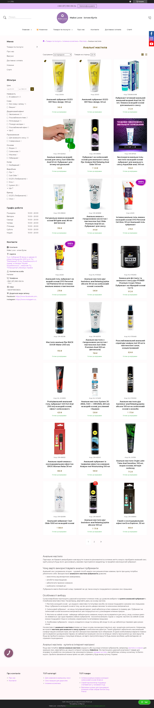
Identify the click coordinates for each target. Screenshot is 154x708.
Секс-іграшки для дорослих (56, 681)
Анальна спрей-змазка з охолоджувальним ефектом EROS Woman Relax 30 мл (59, 464)
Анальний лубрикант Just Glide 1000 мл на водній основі (59, 522)
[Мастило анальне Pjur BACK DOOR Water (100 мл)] (59, 317)
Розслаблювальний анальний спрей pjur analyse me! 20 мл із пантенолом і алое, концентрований (130, 344)
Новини (10, 65)
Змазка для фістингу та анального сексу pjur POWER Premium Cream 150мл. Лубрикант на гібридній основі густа (130, 283)
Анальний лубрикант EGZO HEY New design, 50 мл (95, 100)
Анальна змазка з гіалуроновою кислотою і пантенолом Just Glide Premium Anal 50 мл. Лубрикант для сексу (95, 221)
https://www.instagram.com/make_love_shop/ (27, 299)
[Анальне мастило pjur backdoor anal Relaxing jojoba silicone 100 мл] (95, 498)
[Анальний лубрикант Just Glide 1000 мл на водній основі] (59, 498)
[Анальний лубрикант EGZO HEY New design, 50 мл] (95, 75)
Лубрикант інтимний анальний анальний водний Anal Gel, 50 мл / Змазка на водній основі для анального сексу (130, 101)
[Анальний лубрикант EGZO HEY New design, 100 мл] (59, 75)
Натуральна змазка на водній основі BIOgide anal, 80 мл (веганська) (59, 220)
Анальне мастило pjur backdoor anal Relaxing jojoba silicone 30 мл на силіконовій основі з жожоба (95, 282)
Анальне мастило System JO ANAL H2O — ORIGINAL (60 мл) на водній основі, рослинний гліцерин (94, 405)
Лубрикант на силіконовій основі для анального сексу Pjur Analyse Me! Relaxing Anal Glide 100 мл (95, 161)
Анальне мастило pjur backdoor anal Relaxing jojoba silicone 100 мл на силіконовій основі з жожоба (130, 405)
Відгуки (10, 56)
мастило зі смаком (135, 648)
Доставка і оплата (113, 29)
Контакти (95, 29)
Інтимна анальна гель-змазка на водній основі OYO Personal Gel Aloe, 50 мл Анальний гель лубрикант (130, 221)
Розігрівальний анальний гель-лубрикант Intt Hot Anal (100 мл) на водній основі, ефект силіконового (60, 405)
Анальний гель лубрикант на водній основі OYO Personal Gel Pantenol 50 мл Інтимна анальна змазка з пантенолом (59, 282)
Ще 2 (11, 130)
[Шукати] (4, 18)
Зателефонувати (87, 6)
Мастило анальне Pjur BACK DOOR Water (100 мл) (59, 343)
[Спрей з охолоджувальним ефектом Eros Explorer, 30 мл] (130, 498)
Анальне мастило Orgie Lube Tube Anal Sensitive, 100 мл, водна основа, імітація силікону (130, 464)
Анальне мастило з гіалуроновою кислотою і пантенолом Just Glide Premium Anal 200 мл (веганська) (95, 345)
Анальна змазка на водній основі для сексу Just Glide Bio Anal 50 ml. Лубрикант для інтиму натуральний (59, 161)
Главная (26, 29)
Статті (129, 29)
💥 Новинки (41, 29)
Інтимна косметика (70, 41)
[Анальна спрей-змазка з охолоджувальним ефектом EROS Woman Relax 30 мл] (59, 438)
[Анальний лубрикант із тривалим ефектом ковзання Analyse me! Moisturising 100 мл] (95, 438)
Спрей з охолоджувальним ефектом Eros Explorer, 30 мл (130, 522)
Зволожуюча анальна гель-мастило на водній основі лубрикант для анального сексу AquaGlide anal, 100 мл (130, 161)
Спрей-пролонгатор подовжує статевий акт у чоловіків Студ (93, 684)
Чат (146, 702)
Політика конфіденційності (95, 706)
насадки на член (100, 652)
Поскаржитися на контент (75, 706)
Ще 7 (11, 188)
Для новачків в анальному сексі (57, 678)
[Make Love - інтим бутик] (62, 17)
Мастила (82, 41)
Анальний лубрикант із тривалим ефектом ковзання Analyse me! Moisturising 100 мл (95, 464)
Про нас (81, 29)
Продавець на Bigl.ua (77, 704)
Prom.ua (89, 702)
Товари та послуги (61, 29)
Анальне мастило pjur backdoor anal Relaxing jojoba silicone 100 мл (95, 522)
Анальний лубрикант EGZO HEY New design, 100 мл (59, 100)
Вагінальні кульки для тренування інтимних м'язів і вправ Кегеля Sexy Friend (95, 689)
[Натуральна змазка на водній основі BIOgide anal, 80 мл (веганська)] (59, 194)
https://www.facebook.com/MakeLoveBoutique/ (27, 296)
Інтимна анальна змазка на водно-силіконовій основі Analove (95, 679)
